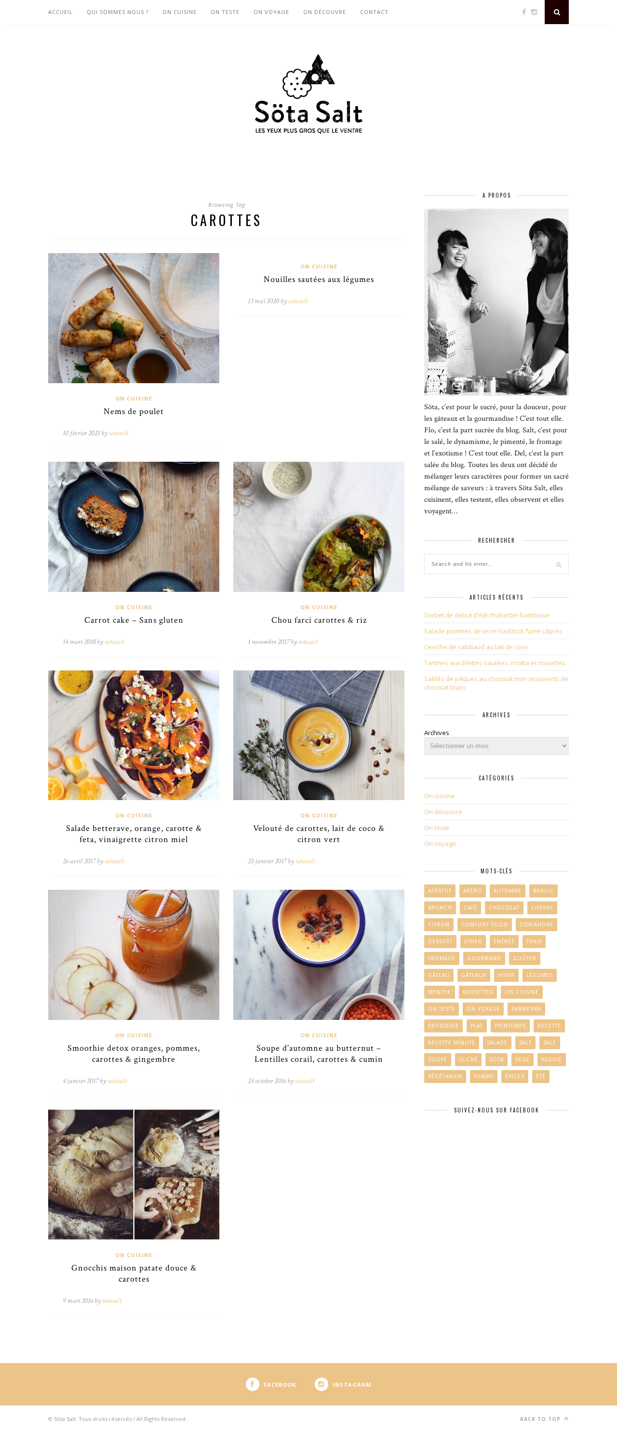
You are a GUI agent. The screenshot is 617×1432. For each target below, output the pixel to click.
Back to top (541, 1419)
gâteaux (473, 975)
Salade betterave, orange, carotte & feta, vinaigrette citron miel (134, 834)
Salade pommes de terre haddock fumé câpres (493, 631)
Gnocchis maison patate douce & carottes (134, 1273)
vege (522, 1059)
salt (525, 1042)
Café (470, 907)
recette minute (451, 1042)
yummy (484, 1076)
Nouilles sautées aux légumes (319, 279)
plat (476, 1025)
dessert (440, 941)
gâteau (439, 975)
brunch (440, 907)
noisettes (478, 992)
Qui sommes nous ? (117, 11)
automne (508, 890)
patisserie (443, 1025)
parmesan (526, 1008)
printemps (510, 1025)
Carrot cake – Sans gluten (134, 620)
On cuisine (179, 11)
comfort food (484, 924)
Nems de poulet (134, 411)
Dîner (473, 941)
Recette (549, 1025)
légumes (539, 975)
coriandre (536, 924)
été (541, 1076)
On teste (225, 11)
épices (514, 1076)
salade (497, 1042)
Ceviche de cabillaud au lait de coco (476, 646)
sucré (468, 1059)
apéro (472, 890)
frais (534, 941)
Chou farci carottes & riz (319, 620)
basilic (543, 890)
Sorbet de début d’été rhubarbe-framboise (487, 615)
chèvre (542, 907)
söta (496, 1059)
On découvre (324, 11)
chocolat (504, 907)
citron (439, 924)
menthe (439, 992)
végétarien (445, 1076)
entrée (504, 941)
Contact (374, 11)
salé (549, 1042)
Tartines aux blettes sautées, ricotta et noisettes (494, 662)
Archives (436, 732)
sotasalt (118, 433)
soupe (437, 1059)
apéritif (440, 890)
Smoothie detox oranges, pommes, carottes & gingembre (133, 1054)
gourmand (484, 958)
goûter (525, 958)
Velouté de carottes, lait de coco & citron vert (319, 834)
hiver (506, 975)
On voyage (271, 11)
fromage (442, 958)
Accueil (60, 11)
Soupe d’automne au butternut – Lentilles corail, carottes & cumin (319, 1054)
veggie (551, 1059)
